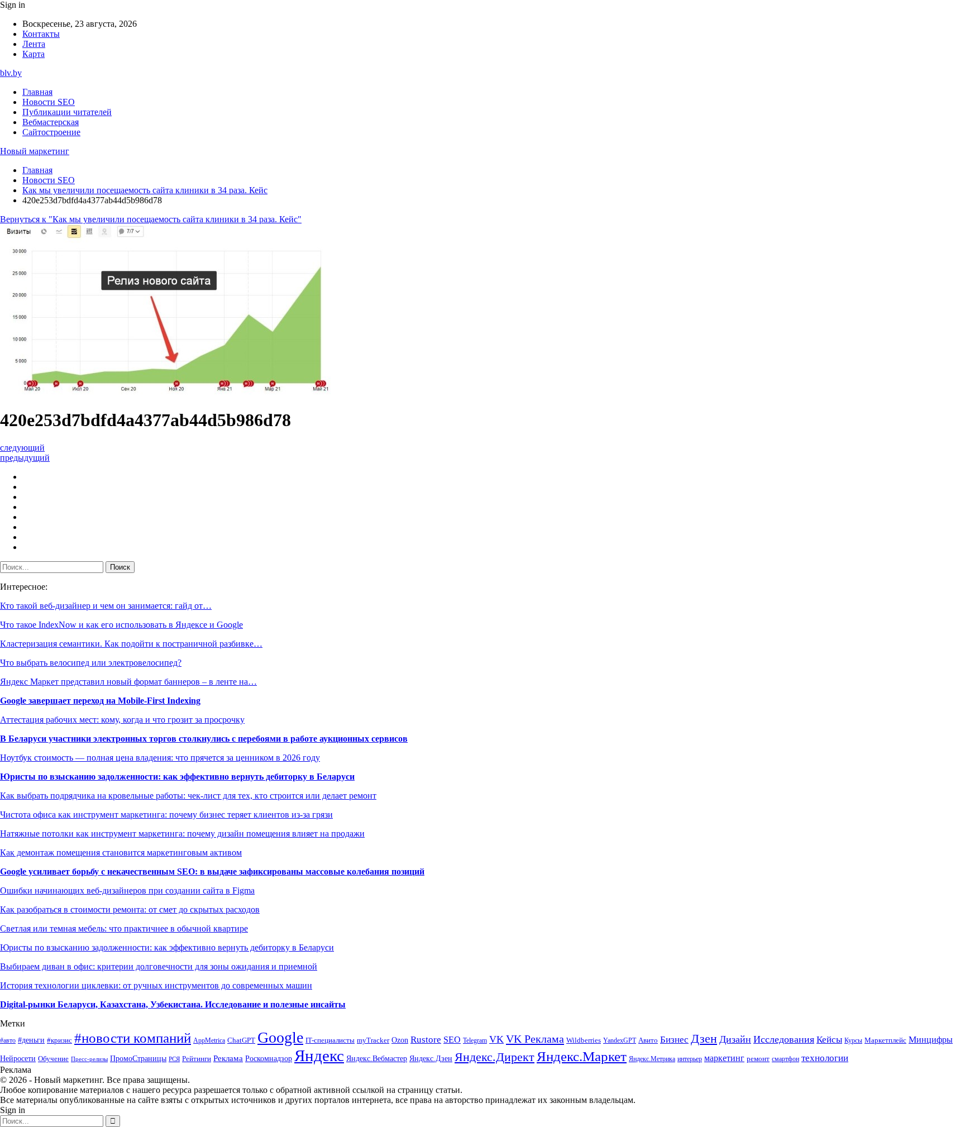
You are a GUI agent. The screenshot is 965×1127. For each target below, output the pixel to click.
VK (496, 1039)
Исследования (783, 1039)
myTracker (373, 1040)
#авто (8, 1040)
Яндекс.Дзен (430, 1058)
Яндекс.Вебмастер (376, 1058)
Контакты (41, 34)
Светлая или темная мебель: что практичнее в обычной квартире (124, 928)
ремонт (758, 1059)
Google (280, 1037)
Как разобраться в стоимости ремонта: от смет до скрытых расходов (130, 909)
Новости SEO (48, 102)
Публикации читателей (67, 112)
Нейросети (18, 1058)
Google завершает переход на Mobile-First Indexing (100, 700)
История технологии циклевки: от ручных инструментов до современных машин (156, 985)
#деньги (31, 1040)
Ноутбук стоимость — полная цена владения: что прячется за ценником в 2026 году (160, 757)
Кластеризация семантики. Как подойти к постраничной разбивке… (131, 643)
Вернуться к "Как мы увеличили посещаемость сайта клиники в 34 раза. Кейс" (151, 219)
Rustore (425, 1039)
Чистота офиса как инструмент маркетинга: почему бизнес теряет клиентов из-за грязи (166, 814)
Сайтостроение (51, 132)
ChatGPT (241, 1040)
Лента (33, 44)
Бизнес (674, 1039)
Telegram (475, 1040)
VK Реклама (535, 1039)
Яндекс (319, 1055)
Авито (648, 1040)
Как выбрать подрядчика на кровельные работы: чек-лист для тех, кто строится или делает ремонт (188, 795)
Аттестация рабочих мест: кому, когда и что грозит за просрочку (122, 719)
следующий (22, 447)
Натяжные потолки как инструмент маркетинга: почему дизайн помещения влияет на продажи (182, 833)
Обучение (53, 1058)
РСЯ (174, 1059)
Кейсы (829, 1039)
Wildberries (583, 1040)
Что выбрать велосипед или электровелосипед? (90, 662)
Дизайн (735, 1039)
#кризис (59, 1040)
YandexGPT (619, 1040)
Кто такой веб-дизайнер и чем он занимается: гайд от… (106, 605)
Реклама (228, 1058)
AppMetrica (209, 1040)
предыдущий (25, 457)
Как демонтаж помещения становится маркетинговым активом (121, 852)
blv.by (11, 73)
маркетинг (724, 1058)
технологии (824, 1058)
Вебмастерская (50, 122)
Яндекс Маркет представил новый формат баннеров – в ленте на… (128, 681)
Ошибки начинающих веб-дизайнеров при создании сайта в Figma (127, 890)
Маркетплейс (885, 1040)
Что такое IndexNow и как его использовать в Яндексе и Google (121, 624)
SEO (452, 1039)
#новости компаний (132, 1037)
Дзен (704, 1038)
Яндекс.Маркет (582, 1056)
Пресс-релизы (89, 1059)
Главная (37, 92)
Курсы (853, 1040)
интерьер (689, 1059)
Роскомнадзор (268, 1058)
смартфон (785, 1059)
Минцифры (931, 1039)
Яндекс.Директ (494, 1057)
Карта (33, 54)
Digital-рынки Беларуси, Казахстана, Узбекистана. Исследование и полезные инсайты (173, 1004)
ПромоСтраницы (138, 1058)
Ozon (399, 1040)
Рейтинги (196, 1058)
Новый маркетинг (34, 151)
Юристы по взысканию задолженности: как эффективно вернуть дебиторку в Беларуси (177, 776)
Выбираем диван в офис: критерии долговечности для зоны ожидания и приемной (158, 966)
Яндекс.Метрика (652, 1059)
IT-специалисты (330, 1040)
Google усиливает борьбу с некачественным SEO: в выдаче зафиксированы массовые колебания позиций (212, 871)
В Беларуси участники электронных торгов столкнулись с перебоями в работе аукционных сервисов (204, 738)
